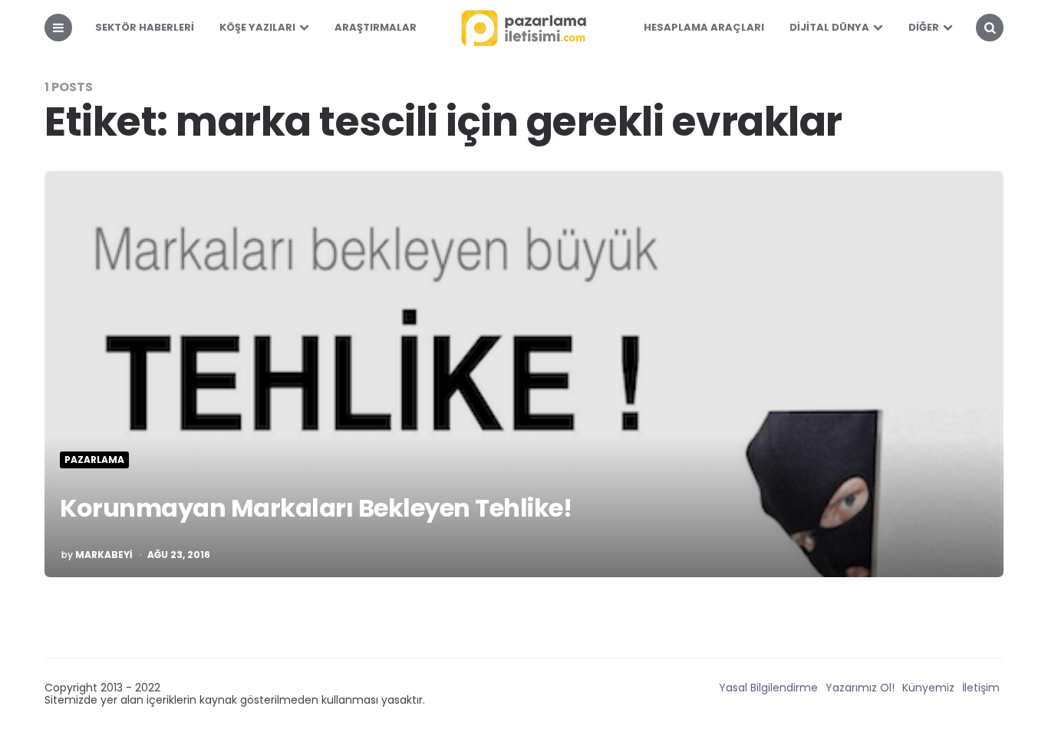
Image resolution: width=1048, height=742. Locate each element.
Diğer (923, 27)
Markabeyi (104, 555)
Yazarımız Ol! (860, 687)
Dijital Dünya (829, 27)
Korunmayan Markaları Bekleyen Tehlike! (316, 508)
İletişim (981, 687)
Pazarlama (94, 460)
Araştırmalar (376, 27)
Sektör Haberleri (144, 27)
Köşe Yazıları (257, 27)
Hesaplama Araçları (704, 27)
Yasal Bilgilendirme (768, 687)
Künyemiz (928, 687)
